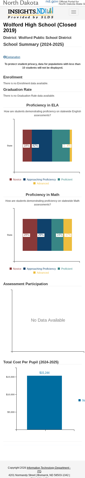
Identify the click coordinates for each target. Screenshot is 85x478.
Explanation (13, 57)
